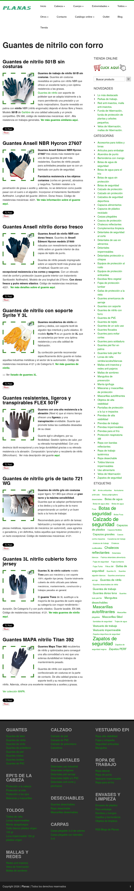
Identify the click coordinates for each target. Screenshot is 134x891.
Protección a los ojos (17, 794)
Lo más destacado (108, 95)
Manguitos (101, 747)
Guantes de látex (15, 736)
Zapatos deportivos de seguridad (106, 634)
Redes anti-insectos (17, 863)
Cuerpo (78, 6)
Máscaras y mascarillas (19, 798)
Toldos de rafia (14, 816)
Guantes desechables (63, 804)
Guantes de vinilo (15, 744)
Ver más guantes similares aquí (59, 120)
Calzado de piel (59, 736)
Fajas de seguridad (101, 561)
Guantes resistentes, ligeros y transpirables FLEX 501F (37, 400)
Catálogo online (84, 16)
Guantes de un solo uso (111, 325)
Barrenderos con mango (111, 158)
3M (94, 490)
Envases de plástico (106, 805)
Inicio (43, 6)
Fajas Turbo (98, 566)
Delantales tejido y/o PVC (65, 778)
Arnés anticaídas (105, 490)
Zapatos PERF (117, 649)
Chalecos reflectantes (109, 224)
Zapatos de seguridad (110, 477)
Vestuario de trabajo (105, 626)
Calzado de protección (110, 189)
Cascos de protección (109, 220)
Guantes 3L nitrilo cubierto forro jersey (40, 561)
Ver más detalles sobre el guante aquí (32, 287)
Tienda (44, 27)
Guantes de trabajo (104, 589)
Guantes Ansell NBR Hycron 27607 (42, 143)
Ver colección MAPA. (14, 691)
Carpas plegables (107, 216)
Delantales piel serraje (63, 774)
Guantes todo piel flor (109, 353)
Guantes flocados (107, 329)
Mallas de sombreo (108, 372)
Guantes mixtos (14, 755)
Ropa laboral (102, 770)
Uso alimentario (106, 470)
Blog (120, 16)
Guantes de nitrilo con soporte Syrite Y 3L (38, 312)
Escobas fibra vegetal (109, 279)
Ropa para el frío (104, 782)
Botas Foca (118, 514)
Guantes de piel (15, 751)
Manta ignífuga (106, 384)
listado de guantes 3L (23, 374)
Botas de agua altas (101, 503)
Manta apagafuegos (17, 824)
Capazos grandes (104, 534)
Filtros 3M (109, 566)
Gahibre (26, 112)
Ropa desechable (107, 458)
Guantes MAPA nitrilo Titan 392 (38, 639)
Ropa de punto (103, 774)
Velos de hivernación (17, 866)
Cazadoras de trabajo (116, 539)
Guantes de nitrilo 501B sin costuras (34, 63)
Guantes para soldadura (111, 341)
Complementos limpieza (111, 228)
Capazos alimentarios (109, 205)
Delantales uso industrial (64, 766)
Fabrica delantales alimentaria (113, 557)
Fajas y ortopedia (105, 740)
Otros (44, 16)
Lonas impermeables (17, 820)
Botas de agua (113, 499)
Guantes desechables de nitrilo (105, 584)
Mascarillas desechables (64, 812)
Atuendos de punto (108, 154)
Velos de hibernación (109, 474)
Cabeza (59, 6)
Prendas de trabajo (108, 423)
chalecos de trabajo (101, 543)
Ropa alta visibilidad (106, 736)
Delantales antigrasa (62, 770)
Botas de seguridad (108, 185)
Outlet (106, 16)
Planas (25, 886)
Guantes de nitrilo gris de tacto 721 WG (43, 480)
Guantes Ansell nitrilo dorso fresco (43, 226)
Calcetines (56, 747)
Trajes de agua (121, 621)
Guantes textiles (15, 759)
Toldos (122, 6)
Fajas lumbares (117, 561)
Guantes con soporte (109, 306)
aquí (57, 455)
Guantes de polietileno (18, 747)
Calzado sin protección (110, 193)
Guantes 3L (111, 571)
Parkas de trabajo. (108, 99)
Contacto (62, 16)
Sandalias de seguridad (102, 621)
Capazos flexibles (114, 529)
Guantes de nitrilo (47, 92)
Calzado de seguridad (105, 521)
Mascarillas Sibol (112, 616)
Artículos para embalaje (111, 150)
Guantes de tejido (107, 322)
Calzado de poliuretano (63, 744)
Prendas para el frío (109, 431)
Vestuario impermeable (107, 630)
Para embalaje (103, 809)
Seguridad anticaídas (107, 744)
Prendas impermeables (110, 427)
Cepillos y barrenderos (107, 817)
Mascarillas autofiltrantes (111, 396)
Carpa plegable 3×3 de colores (68, 830)
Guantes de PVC (107, 318)
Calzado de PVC (60, 740)
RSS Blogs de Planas (107, 829)
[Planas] (17, 9)
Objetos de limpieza (106, 821)
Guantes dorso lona (105, 593)
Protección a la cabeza (18, 786)
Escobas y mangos (105, 813)
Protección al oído (16, 790)
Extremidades (100, 6)
